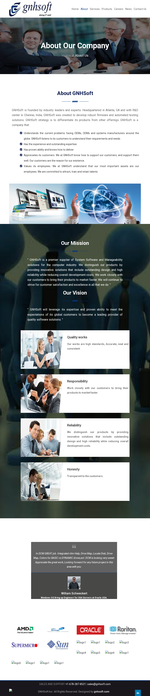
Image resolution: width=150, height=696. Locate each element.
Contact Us (140, 9)
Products (107, 9)
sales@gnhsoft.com (99, 684)
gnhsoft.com (101, 691)
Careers (118, 9)
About (84, 9)
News (128, 9)
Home (75, 9)
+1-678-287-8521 (75, 684)
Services (95, 9)
